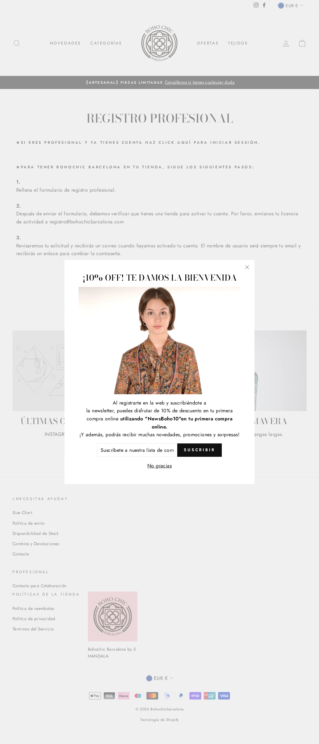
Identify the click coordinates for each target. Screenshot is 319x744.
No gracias (159, 465)
